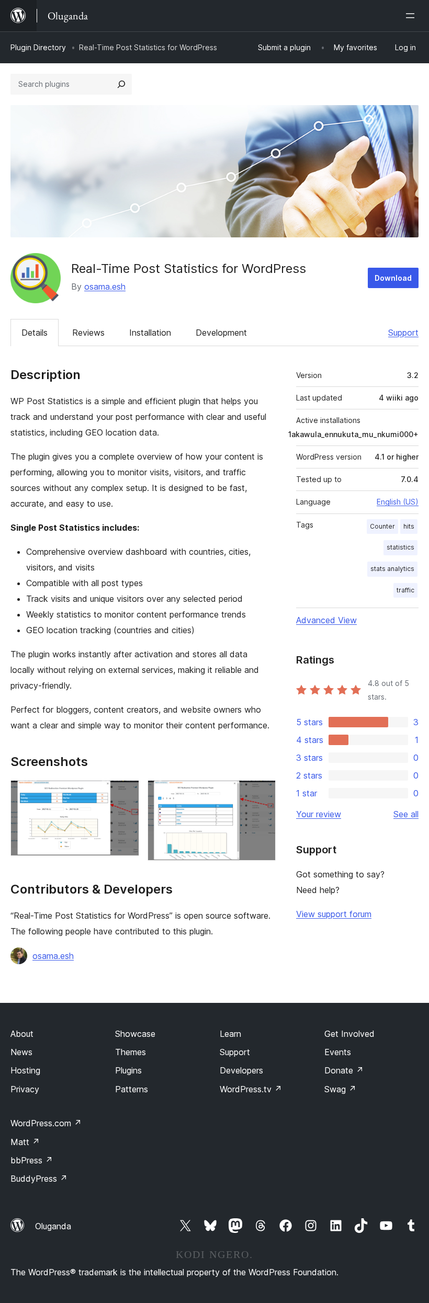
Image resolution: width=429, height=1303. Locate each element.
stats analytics (392, 569)
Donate (344, 1070)
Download (393, 277)
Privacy (24, 1089)
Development (221, 332)
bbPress (31, 1160)
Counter (382, 526)
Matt (25, 1142)
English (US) (398, 501)
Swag (340, 1089)
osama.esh (105, 286)
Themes (130, 1052)
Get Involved (349, 1033)
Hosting (25, 1070)
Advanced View (326, 620)
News (21, 1052)
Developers (241, 1070)
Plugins (128, 1070)
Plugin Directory (38, 47)
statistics (400, 547)
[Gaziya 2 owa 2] (261, 794)
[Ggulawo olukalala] (412, 15)
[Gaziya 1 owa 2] (125, 794)
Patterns (131, 1089)
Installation (150, 332)
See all (406, 814)
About (21, 1033)
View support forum (333, 914)
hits (408, 526)
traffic (405, 590)
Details (34, 332)
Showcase (135, 1033)
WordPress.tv (251, 1089)
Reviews (88, 332)
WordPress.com (46, 1123)
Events (337, 1052)
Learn (230, 1033)
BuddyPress (38, 1178)
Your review (318, 814)
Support (403, 332)
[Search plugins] (121, 84)
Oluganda (53, 1226)
